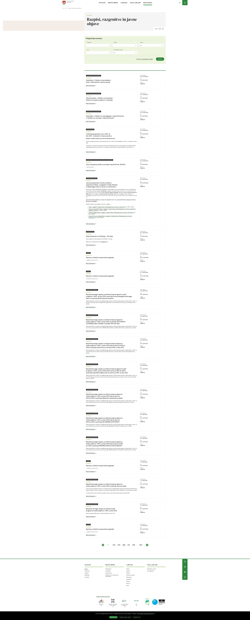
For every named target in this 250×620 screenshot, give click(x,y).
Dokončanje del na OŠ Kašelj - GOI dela (99, 236)
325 (119, 545)
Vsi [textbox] (140, 45)
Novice (86, 569)
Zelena (127, 569)
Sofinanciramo (108, 573)
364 (140, 545)
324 (114, 545)
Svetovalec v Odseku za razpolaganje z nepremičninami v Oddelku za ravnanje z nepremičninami (105, 117)
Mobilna (128, 573)
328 (133, 545)
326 (124, 545)
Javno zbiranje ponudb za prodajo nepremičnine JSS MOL (106, 164)
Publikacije (87, 575)
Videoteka (87, 571)
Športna (128, 583)
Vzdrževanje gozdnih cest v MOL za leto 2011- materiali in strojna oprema (99, 135)
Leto (88, 49)
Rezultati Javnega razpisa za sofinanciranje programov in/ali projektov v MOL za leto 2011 (101, 510)
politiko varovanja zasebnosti (146, 613)
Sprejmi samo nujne (125, 617)
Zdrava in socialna (130, 575)
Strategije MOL (150, 571)
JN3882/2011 (104, 241)
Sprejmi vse (113, 617)
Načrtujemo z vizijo (151, 569)
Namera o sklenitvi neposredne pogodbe (100, 257)
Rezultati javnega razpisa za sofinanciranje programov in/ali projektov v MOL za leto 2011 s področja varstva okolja (106, 485)
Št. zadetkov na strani (118, 49)
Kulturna (128, 581)
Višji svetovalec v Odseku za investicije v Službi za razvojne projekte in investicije (99, 99)
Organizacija (108, 569)
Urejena (128, 571)
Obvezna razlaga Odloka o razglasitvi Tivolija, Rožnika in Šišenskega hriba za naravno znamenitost (111, 212)
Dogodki (86, 573)
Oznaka (115, 42)
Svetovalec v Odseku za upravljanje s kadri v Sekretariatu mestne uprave (98, 81)
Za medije (87, 577)
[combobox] (98, 45)
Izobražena (128, 579)
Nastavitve (137, 617)
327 (128, 545)
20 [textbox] (114, 52)
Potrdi (160, 59)
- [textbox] (87, 45)
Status (141, 42)
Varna (127, 585)
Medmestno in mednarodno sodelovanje (111, 575)
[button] (145, 59)
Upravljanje (107, 571)
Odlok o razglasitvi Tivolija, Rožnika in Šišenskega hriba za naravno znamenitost (107, 207)
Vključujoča (129, 577)
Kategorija (89, 42)
